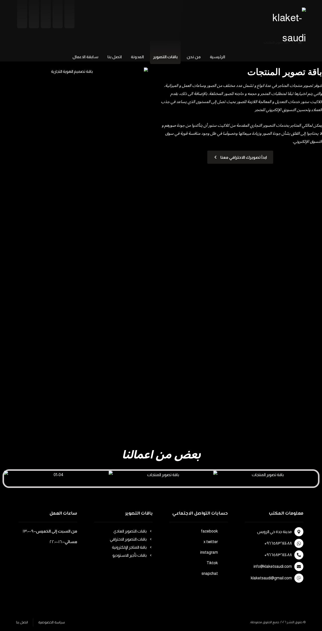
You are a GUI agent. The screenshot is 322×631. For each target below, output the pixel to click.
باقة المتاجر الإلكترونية (129, 547)
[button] (7, 475)
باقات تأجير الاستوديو (129, 555)
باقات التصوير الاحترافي (128, 539)
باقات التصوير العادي (130, 531)
